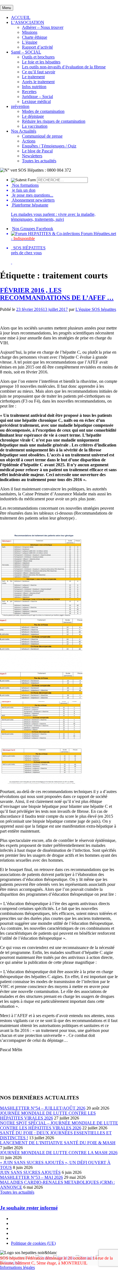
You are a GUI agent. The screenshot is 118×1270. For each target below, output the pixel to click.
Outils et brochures (38, 57)
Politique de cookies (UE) (33, 1243)
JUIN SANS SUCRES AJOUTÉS (30, 1172)
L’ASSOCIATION (27, 22)
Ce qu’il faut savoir (38, 71)
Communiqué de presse (42, 136)
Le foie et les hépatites (41, 62)
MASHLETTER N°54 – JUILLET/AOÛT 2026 (42, 1108)
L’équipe (29, 42)
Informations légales (17, 1267)
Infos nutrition (34, 86)
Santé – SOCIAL (26, 52)
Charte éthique (34, 37)
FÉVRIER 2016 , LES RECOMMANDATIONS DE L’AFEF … (57, 294)
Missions (29, 32)
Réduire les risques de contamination (53, 121)
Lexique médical (36, 101)
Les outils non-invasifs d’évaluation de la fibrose (64, 67)
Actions (28, 141)
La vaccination (34, 126)
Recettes (29, 91)
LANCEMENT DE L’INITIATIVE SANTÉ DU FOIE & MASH (58, 1142)
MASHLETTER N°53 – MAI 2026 (31, 1177)
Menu (6, 8)
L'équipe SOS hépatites (95, 309)
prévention (20, 106)
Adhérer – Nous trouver (42, 27)
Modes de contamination (43, 111)
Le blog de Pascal (37, 151)
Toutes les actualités (39, 160)
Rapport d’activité (37, 47)
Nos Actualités (23, 131)
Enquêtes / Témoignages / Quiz (49, 146)
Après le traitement (38, 81)
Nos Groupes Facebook (32, 228)
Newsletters (32, 155)
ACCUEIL (20, 17)
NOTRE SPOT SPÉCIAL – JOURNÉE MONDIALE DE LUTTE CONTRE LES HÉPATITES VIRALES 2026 (59, 1125)
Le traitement (33, 76)
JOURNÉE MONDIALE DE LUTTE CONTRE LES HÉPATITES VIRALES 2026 (48, 1115)
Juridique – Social (37, 96)
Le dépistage (33, 116)
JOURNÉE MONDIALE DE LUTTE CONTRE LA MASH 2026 (58, 1152)
